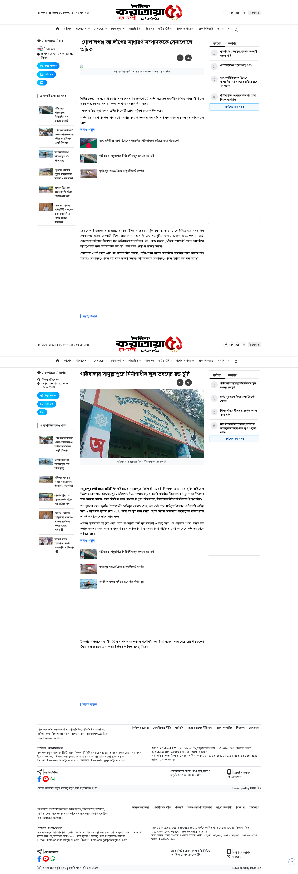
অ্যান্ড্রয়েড (236, 777)
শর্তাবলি (179, 728)
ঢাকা (61, 41)
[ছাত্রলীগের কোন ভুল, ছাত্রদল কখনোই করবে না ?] (234, 53)
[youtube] (46, 779)
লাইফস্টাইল (165, 29)
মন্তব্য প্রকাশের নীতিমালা (199, 728)
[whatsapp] (53, 779)
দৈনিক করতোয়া (140, 728)
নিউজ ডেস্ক (49, 49)
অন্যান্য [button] (221, 29)
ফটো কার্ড (49, 74)
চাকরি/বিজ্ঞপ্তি (205, 29)
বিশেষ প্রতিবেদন (185, 29)
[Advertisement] (56, 277)
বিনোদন (149, 29)
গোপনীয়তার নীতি (162, 728)
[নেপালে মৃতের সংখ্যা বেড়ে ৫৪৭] (234, 66)
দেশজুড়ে (50, 41)
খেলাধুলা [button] (116, 29)
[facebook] (39, 779)
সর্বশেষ (67, 29)
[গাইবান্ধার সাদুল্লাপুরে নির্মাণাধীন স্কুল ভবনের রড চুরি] (234, 385)
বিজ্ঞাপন (240, 728)
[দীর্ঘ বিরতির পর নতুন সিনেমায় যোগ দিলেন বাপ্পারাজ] (234, 97)
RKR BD (255, 788)
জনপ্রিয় (232, 43)
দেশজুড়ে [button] (99, 29)
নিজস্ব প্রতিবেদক (50, 379)
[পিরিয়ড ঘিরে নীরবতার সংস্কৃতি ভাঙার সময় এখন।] (234, 413)
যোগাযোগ (254, 728)
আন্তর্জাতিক (134, 29)
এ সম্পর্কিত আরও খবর (53, 96)
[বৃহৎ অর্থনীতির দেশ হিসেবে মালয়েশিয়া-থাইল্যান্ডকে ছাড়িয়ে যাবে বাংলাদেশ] (234, 82)
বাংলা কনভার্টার (224, 728)
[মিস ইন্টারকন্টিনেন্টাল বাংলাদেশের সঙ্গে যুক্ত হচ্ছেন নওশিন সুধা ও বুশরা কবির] (234, 428)
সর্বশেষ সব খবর (234, 107)
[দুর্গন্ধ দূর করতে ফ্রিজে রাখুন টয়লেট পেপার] (234, 399)
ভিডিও (43, 13)
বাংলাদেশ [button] (81, 29)
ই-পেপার (254, 13)
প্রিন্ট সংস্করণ (50, 65)
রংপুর (62, 373)
